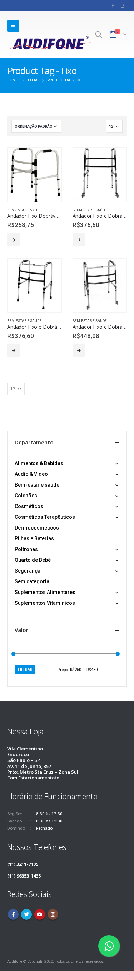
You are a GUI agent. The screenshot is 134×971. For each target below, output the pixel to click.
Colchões (26, 495)
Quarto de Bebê (33, 560)
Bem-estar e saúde (24, 210)
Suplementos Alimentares (45, 592)
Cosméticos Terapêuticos (45, 517)
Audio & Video (31, 474)
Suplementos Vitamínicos (45, 603)
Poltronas (26, 549)
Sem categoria (32, 581)
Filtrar (25, 669)
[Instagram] (122, 5)
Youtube (39, 914)
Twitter (26, 914)
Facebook (13, 914)
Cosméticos (29, 506)
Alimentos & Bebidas (39, 463)
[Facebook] (113, 5)
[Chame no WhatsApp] (109, 946)
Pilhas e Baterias (34, 538)
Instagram (53, 914)
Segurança (27, 571)
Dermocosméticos (37, 528)
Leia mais (13, 239)
